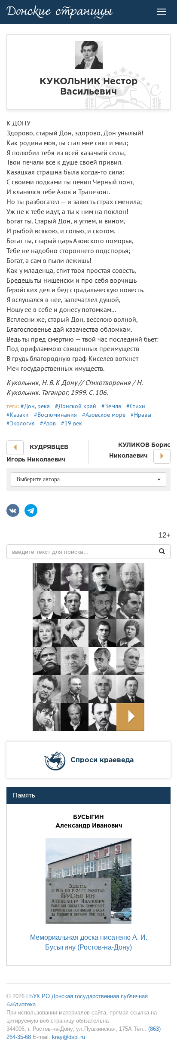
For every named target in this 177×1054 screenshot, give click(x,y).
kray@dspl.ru (68, 1037)
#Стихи (135, 406)
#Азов (48, 423)
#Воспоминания (55, 415)
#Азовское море (103, 415)
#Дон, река (35, 406)
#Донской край (75, 406)
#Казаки (17, 415)
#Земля (111, 406)
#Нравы (141, 415)
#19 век (71, 423)
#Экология (20, 423)
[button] (15, 447)
